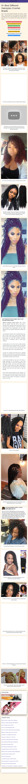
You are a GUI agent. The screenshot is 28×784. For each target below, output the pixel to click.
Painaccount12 (13, 1)
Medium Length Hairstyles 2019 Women (10, 722)
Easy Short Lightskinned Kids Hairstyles (10, 739)
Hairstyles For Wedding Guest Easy (9, 734)
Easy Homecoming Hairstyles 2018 (9, 763)
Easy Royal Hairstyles (6, 756)
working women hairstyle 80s (14, 27)
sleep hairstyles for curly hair (14, 35)
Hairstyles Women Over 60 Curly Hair (9, 749)
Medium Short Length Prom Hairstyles (9, 720)
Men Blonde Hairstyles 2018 (7, 744)
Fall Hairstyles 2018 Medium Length (9, 746)
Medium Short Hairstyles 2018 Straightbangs (11, 751)
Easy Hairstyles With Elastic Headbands (10, 741)
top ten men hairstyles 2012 (14, 31)
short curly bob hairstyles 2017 (14, 29)
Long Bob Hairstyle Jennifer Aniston (9, 758)
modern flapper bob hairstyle (14, 25)
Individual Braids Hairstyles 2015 (8, 753)
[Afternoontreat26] (14, 708)
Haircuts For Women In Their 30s (8, 737)
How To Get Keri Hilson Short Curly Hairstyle (11, 729)
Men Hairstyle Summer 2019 (7, 725)
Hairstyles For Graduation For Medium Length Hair (12, 765)
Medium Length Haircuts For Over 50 (9, 732)
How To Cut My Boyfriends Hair (8, 727)
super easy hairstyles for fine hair (14, 23)
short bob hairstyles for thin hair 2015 (14, 33)
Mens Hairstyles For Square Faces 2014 (10, 761)
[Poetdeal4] (11, 697)
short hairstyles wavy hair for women (14, 21)
